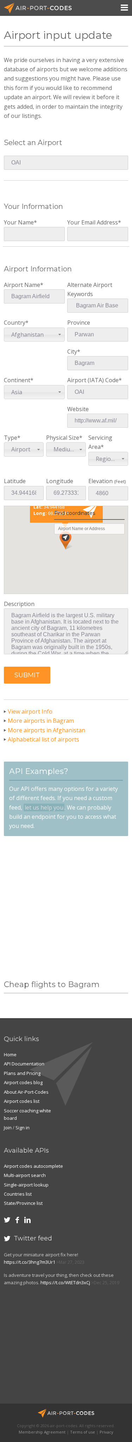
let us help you (44, 807)
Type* (17, 443)
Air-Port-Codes (41, 8)
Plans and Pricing (22, 1073)
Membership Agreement (42, 1432)
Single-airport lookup (26, 1185)
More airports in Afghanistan (46, 730)
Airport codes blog (23, 1082)
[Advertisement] (66, 908)
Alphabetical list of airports (43, 739)
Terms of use (82, 1432)
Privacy (106, 1432)
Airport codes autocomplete (33, 1166)
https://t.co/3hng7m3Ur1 (29, 1262)
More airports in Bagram (41, 721)
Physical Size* (64, 443)
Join (8, 1127)
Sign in (22, 1127)
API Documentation (24, 1064)
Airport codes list (21, 1101)
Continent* (18, 386)
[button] (27, 675)
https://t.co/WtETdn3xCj (65, 1282)
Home (10, 1054)
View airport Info (30, 711)
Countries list (18, 1194)
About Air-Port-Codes (26, 1092)
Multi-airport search (25, 1175)
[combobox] (34, 335)
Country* (24, 328)
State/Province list (23, 1203)
